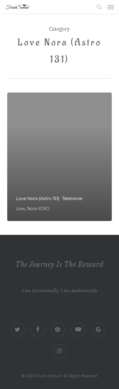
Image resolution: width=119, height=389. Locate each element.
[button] (110, 7)
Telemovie (72, 199)
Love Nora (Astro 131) (37, 199)
